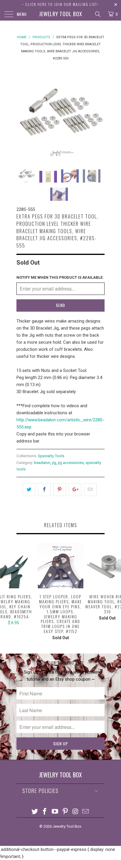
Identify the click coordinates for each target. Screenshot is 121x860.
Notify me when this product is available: (60, 277)
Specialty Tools (51, 455)
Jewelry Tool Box (60, 14)
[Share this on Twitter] (29, 489)
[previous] (22, 112)
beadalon (42, 462)
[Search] (97, 14)
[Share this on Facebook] (44, 489)
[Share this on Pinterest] (59, 489)
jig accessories (71, 462)
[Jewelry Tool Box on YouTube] (55, 811)
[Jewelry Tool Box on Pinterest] (65, 811)
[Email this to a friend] (90, 489)
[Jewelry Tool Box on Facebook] (45, 811)
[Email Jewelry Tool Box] (85, 811)
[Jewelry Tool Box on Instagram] (75, 811)
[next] (99, 112)
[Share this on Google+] (75, 489)
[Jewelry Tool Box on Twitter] (34, 811)
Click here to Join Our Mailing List (61, 4)
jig (54, 462)
